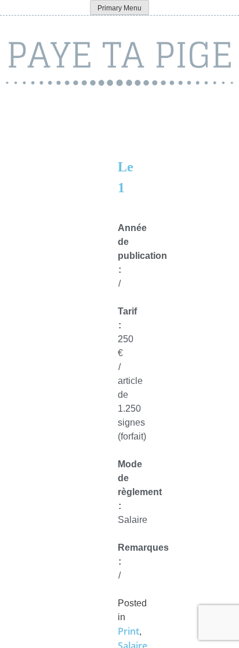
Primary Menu (119, 8)
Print (128, 631)
